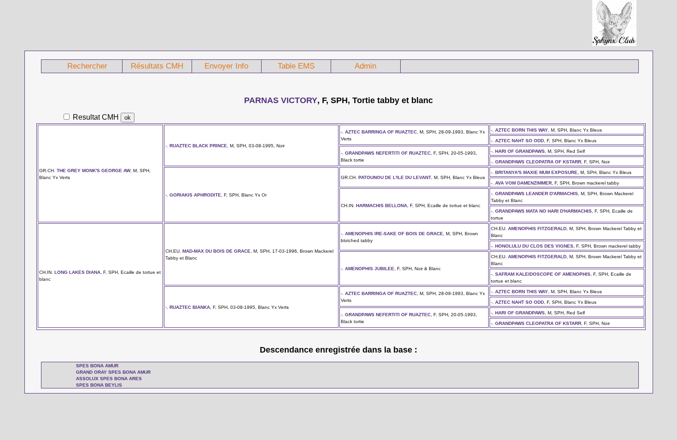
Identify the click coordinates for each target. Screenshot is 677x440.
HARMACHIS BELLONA (381, 205)
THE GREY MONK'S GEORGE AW (93, 170)
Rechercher (87, 66)
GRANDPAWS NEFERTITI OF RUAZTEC (388, 153)
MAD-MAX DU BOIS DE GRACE (216, 251)
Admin (365, 66)
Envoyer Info (226, 66)
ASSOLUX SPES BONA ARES (109, 378)
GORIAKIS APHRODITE (195, 194)
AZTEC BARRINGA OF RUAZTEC (381, 131)
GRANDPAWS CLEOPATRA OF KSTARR (538, 161)
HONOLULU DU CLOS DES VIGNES (534, 246)
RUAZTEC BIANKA (189, 307)
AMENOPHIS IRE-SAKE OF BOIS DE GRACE (394, 233)
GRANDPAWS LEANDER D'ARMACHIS (536, 193)
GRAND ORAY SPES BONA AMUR (113, 372)
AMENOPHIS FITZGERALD (537, 228)
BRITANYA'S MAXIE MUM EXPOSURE (536, 172)
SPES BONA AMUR (97, 365)
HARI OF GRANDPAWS (520, 151)
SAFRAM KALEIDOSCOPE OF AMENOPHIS (542, 274)
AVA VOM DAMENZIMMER (523, 182)
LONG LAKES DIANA (77, 272)
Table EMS (296, 66)
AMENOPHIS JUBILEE (369, 268)
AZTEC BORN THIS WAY (521, 130)
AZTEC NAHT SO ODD (519, 140)
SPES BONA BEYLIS (99, 385)
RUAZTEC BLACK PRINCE (198, 145)
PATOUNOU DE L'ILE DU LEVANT (394, 177)
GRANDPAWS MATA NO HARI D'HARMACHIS (543, 211)
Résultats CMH (157, 66)
